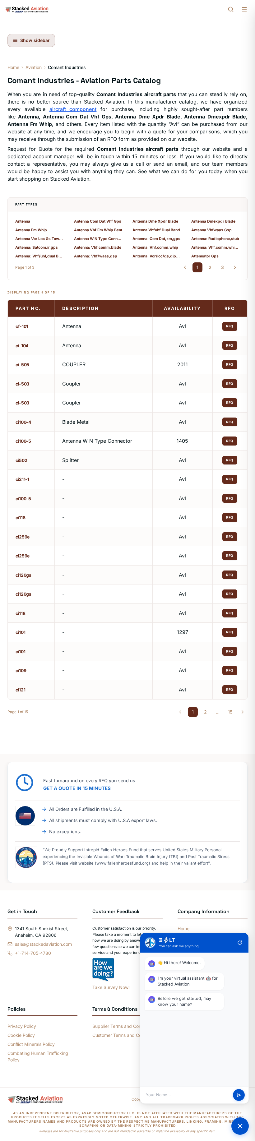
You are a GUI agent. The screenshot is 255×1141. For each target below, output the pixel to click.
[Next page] (235, 267)
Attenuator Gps (205, 256)
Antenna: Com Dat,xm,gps (156, 238)
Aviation (34, 67)
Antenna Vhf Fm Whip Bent (98, 230)
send (239, 1095)
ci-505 (22, 364)
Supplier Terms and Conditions (123, 1026)
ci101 (20, 632)
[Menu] (244, 9)
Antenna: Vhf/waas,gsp (95, 256)
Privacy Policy (21, 1026)
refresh (240, 942)
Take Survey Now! (111, 987)
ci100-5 (23, 441)
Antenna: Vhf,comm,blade (97, 247)
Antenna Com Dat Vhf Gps (97, 221)
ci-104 (22, 345)
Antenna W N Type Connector (98, 238)
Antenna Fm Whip (31, 230)
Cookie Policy (21, 1035)
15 (230, 711)
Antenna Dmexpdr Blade (213, 221)
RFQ (230, 326)
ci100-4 (23, 422)
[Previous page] (185, 267)
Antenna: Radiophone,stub (215, 238)
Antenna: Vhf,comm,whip (155, 247)
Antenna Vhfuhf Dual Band (156, 230)
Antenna (22, 221)
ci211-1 (22, 479)
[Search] (230, 9)
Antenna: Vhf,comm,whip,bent (215, 247)
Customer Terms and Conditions (124, 1035)
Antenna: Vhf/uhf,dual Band (39, 256)
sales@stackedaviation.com (43, 944)
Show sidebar (35, 40)
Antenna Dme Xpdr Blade (155, 221)
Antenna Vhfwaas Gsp (211, 230)
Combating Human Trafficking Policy (37, 1056)
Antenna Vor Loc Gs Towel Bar (39, 238)
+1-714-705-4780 (33, 953)
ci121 (20, 689)
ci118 (20, 517)
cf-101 (22, 326)
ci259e (23, 536)
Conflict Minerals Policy (31, 1044)
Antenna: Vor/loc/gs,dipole (156, 256)
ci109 (21, 670)
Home (13, 67)
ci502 (21, 460)
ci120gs (23, 575)
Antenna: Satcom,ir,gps (36, 247)
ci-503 (22, 383)
